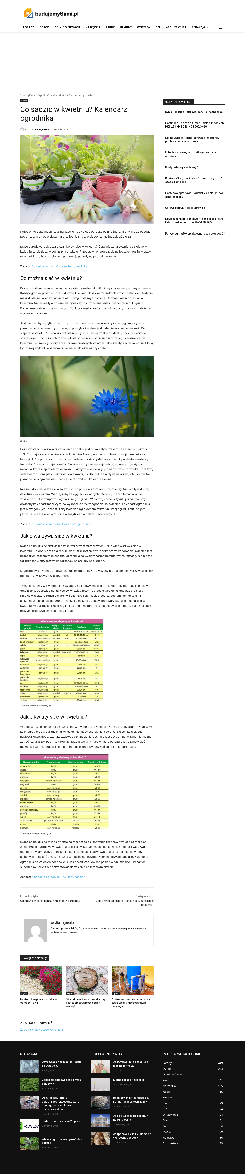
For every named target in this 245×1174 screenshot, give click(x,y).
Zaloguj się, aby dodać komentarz (41, 1029)
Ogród (41, 95)
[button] (220, 27)
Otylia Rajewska (40, 129)
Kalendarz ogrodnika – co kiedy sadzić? (58, 877)
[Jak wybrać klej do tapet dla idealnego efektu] (100, 1066)
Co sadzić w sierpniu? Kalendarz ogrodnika (61, 524)
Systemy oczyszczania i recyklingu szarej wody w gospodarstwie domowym (131, 1003)
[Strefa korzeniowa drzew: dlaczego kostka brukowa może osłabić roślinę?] (87, 980)
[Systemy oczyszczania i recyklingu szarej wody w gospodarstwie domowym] (133, 980)
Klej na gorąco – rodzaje (128, 1079)
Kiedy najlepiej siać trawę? (181, 167)
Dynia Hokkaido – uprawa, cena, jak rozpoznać (194, 111)
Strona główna (28, 95)
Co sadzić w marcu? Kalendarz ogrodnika (59, 266)
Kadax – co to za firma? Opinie (61, 1121)
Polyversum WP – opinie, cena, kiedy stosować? (195, 233)
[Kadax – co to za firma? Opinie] (29, 1125)
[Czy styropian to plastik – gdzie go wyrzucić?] (29, 1066)
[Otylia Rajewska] (22, 129)
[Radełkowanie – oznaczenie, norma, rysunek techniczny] (100, 1102)
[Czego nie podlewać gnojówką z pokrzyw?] (29, 1084)
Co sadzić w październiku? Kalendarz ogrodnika (50, 901)
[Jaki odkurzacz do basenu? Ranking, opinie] (100, 1120)
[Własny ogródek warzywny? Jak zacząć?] (29, 1143)
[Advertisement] (122, 60)
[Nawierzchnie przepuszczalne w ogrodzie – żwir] (41, 980)
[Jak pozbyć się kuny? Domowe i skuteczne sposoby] (100, 1138)
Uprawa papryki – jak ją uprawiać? (186, 207)
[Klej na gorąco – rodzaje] (100, 1084)
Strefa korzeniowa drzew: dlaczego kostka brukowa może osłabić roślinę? (86, 1003)
